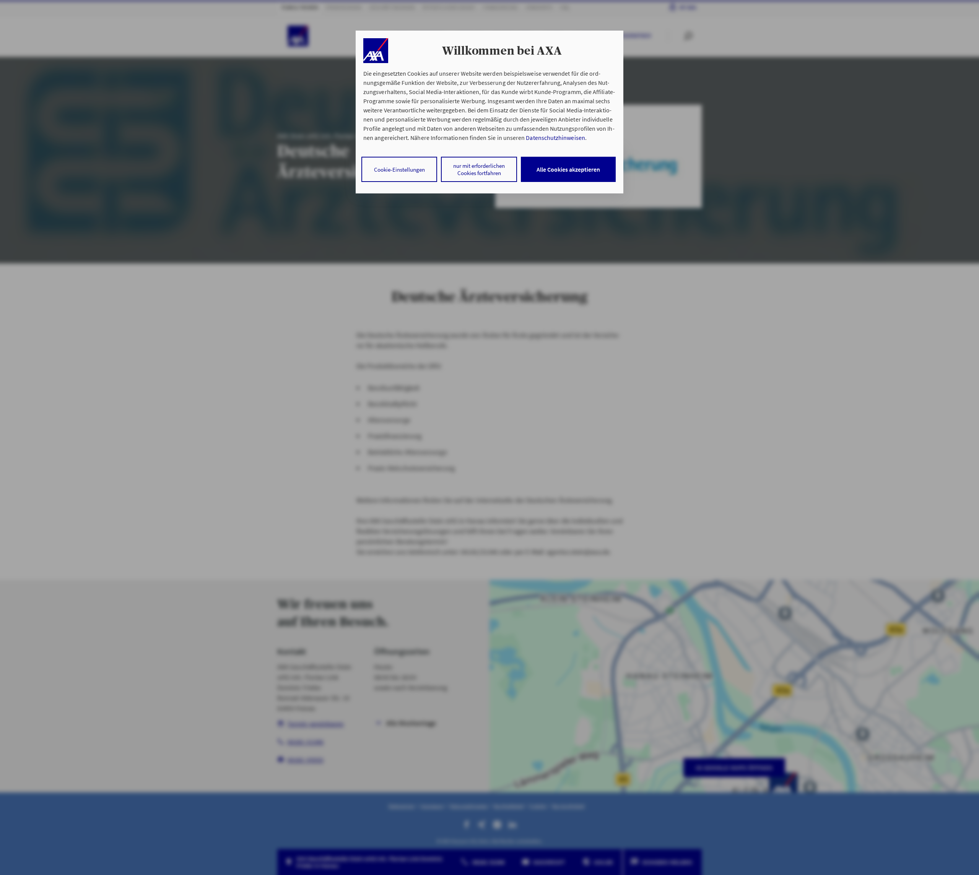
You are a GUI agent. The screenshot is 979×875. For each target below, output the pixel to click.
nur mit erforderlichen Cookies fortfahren (479, 169)
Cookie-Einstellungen (399, 169)
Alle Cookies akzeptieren (568, 169)
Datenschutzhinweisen (555, 137)
